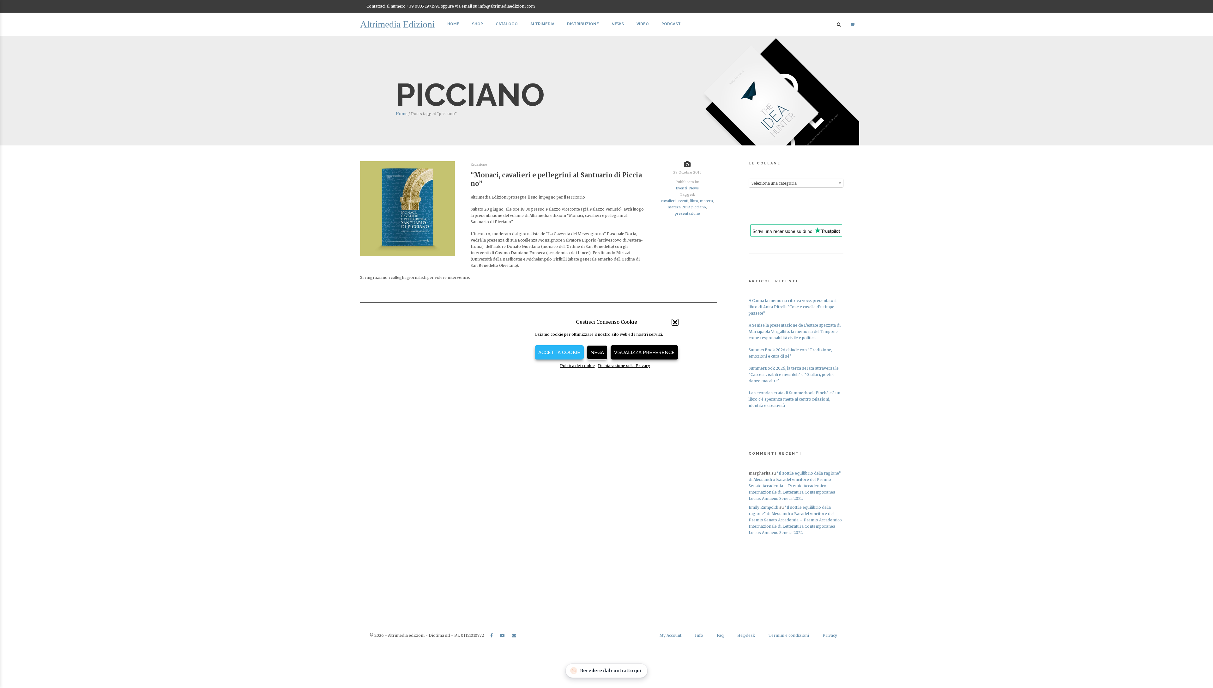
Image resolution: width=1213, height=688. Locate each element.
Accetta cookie (559, 352)
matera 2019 (679, 207)
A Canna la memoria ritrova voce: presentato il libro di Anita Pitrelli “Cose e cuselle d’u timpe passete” (792, 307)
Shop (477, 24)
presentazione (687, 213)
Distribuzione (583, 24)
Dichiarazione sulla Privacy (624, 365)
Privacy (830, 635)
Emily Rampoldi (763, 507)
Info (699, 635)
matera (706, 201)
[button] (675, 322)
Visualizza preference (644, 352)
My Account (670, 635)
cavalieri (668, 201)
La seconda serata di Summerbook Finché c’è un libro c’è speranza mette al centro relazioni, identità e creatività (794, 399)
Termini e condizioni (789, 635)
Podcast (671, 24)
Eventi (681, 188)
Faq (720, 635)
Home (453, 24)
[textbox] (796, 183)
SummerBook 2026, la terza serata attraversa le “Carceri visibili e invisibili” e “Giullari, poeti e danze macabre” (794, 374)
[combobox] (796, 183)
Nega (597, 352)
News (618, 24)
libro (694, 201)
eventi (683, 201)
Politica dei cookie (577, 365)
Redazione (479, 165)
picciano (698, 207)
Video (643, 24)
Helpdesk (746, 635)
